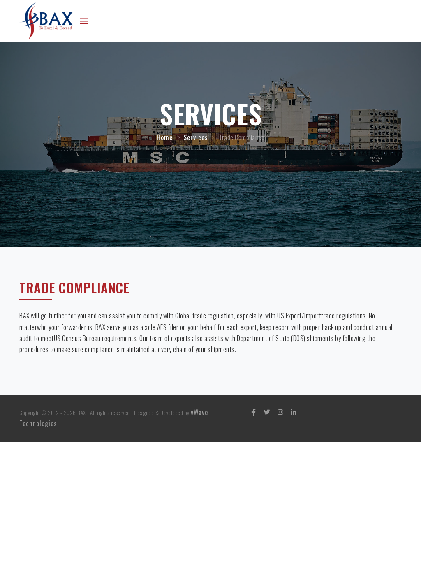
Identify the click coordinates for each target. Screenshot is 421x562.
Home (165, 137)
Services (195, 137)
